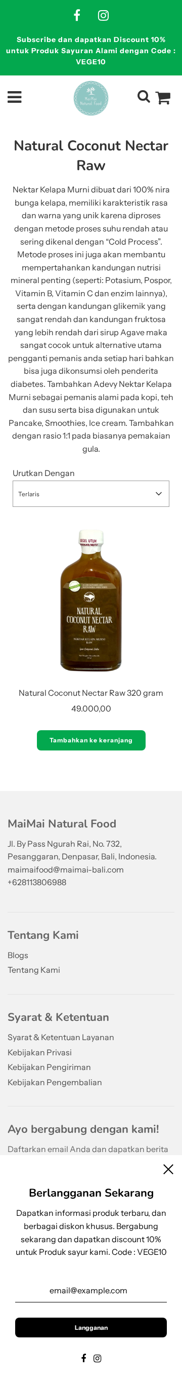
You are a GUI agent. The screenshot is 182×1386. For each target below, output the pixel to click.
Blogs (18, 955)
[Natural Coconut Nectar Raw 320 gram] (91, 600)
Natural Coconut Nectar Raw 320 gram (91, 693)
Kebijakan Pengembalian (55, 1082)
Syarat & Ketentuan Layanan (61, 1037)
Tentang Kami (34, 970)
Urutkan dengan (44, 473)
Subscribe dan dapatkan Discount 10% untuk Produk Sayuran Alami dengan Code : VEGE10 (91, 51)
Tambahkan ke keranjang (91, 740)
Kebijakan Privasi (40, 1052)
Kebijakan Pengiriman (49, 1067)
